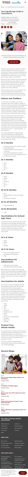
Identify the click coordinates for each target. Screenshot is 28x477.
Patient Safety (18, 447)
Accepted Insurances (19, 443)
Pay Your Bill (4, 441)
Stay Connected (18, 428)
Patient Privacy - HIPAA (20, 464)
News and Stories (19, 426)
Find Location (4, 428)
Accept (23, 473)
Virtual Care (4, 430)
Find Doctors (4, 426)
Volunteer (17, 430)
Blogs (2, 7)
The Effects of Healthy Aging (9, 386)
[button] (25, 2)
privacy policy (9, 471)
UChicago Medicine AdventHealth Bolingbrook (5, 458)
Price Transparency (5, 447)
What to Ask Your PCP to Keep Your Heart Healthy (13, 393)
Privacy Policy (18, 462)
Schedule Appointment (6, 443)
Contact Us (17, 423)
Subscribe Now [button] (14, 62)
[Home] (11, 2)
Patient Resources (19, 445)
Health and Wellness (12, 24)
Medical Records (18, 441)
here (12, 344)
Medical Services (5, 423)
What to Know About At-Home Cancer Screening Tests (12, 402)
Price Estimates (5, 445)
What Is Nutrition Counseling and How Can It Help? (13, 410)
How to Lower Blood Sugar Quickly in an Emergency (12, 378)
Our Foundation (18, 456)
